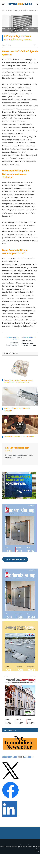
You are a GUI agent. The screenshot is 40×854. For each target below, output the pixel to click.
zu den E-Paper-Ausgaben (15, 559)
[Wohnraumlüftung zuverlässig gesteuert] (20, 424)
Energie (35, 45)
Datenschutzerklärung (11, 847)
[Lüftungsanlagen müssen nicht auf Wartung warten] (20, 24)
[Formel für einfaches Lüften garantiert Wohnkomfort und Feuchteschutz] (20, 368)
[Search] (36, 3)
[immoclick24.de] (20, 4)
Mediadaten (23, 847)
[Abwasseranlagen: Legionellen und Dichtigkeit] (20, 396)
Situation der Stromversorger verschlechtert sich (29, 343)
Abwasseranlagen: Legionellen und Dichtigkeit (17, 409)
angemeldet (17, 455)
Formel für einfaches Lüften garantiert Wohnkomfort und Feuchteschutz (18, 381)
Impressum (31, 847)
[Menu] (3, 3)
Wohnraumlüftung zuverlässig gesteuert (19, 436)
